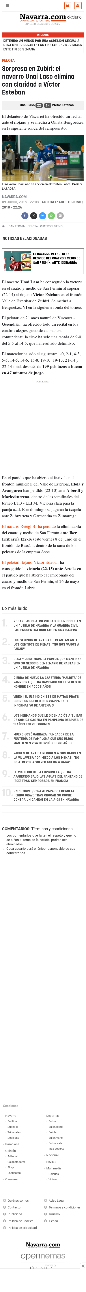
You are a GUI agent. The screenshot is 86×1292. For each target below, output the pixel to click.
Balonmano (56, 1137)
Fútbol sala (55, 1143)
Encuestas (14, 1172)
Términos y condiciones (52, 828)
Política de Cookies (20, 1221)
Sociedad (13, 1137)
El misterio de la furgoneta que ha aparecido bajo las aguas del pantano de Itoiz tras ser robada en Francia (47, 777)
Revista (51, 1162)
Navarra (11, 1116)
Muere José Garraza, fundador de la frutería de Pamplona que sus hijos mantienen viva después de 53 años (43, 739)
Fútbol (52, 1121)
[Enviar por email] (60, 215)
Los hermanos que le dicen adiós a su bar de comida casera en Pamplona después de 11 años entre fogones (48, 720)
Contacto (14, 1207)
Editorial (12, 1156)
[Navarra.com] (43, 17)
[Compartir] (24, 215)
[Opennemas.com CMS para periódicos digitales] (43, 1260)
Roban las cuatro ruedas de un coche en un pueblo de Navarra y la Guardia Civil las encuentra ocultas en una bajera (47, 626)
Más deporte (56, 1148)
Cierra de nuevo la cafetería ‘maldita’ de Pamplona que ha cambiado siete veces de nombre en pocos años (47, 682)
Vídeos (53, 1179)
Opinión (10, 1151)
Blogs (11, 1167)
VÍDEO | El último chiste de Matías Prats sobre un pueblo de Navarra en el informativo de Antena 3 (46, 701)
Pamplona (12, 1144)
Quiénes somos (18, 1201)
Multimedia (54, 1168)
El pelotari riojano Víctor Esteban (30, 562)
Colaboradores (16, 1162)
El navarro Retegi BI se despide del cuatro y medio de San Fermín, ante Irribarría (56, 258)
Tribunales (14, 1132)
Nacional (52, 1155)
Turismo (54, 1214)
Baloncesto (56, 1126)
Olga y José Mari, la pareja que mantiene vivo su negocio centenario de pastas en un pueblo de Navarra (47, 663)
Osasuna (11, 1179)
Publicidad (15, 1214)
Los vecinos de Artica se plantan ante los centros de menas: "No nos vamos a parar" (46, 645)
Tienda (53, 1221)
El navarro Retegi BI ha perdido (29, 526)
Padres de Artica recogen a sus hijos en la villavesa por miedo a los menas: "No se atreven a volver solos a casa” (47, 758)
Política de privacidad (22, 1228)
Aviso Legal (56, 1201)
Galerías (54, 1174)
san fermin (17, 226)
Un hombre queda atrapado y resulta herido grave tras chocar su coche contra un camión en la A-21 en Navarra (46, 795)
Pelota (33, 226)
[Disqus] (42, 919)
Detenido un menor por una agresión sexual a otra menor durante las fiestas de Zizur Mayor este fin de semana (42, 45)
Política (12, 1121)
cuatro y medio (51, 226)
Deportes (52, 1116)
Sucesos (13, 1126)
